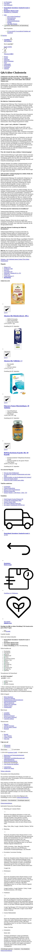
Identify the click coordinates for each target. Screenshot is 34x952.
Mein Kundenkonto (9, 702)
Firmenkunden (8, 707)
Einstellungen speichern (7, 949)
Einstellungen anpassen (23, 800)
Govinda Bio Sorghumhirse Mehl (12, 500)
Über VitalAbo (8, 736)
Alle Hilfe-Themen (12, 24)
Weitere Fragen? (8, 705)
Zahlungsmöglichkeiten (13, 21)
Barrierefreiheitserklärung (10, 761)
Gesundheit (8, 271)
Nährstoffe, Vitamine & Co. (12, 273)
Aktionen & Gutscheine (10, 704)
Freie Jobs (6, 738)
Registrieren (7, 714)
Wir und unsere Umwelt (10, 727)
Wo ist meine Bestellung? (13, 16)
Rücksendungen (11, 18)
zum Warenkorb (8, 5)
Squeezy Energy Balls (10, 502)
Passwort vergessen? (9, 715)
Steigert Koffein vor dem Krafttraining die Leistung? (17, 477)
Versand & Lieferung (9, 698)
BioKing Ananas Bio (9, 491)
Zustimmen (4, 800)
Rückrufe (6, 728)
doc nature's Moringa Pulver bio (12, 503)
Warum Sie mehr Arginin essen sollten (14, 480)
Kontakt (9, 22)
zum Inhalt (6, 3)
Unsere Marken (9, 276)
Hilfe (5, 15)
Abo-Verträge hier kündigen (11, 764)
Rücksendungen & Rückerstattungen (13, 700)
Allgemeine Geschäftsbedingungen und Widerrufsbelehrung (14, 758)
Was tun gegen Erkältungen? (11, 473)
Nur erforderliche (12, 800)
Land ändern (16, 749)
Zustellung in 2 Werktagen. (11, 12)
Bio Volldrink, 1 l (13, 361)
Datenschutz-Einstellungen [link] (11, 762)
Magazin (6, 724)
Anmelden (6, 713)
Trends (7, 274)
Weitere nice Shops (9, 768)
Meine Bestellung (8, 697)
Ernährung (8, 268)
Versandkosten (11, 19)
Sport (6, 270)
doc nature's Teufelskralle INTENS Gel (14, 505)
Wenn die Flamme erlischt (10, 478)
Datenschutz (7, 756)
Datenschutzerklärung (22, 797)
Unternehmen (7, 767)
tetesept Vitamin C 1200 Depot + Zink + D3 (15, 492)
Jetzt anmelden (8, 41)
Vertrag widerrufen (5, 771)
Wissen (7, 267)
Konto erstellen (8, 46)
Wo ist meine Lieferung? (10, 717)
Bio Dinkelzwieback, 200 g (16, 316)
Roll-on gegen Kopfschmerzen (12, 489)
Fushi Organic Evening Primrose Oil (13, 499)
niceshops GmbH (12, 752)
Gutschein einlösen (9, 718)
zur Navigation (8, 2)
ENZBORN (7, 486)
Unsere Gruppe (8, 737)
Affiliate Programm (9, 725)
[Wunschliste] (5, 49)
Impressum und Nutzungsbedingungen (14, 755)
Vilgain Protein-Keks (9, 488)
